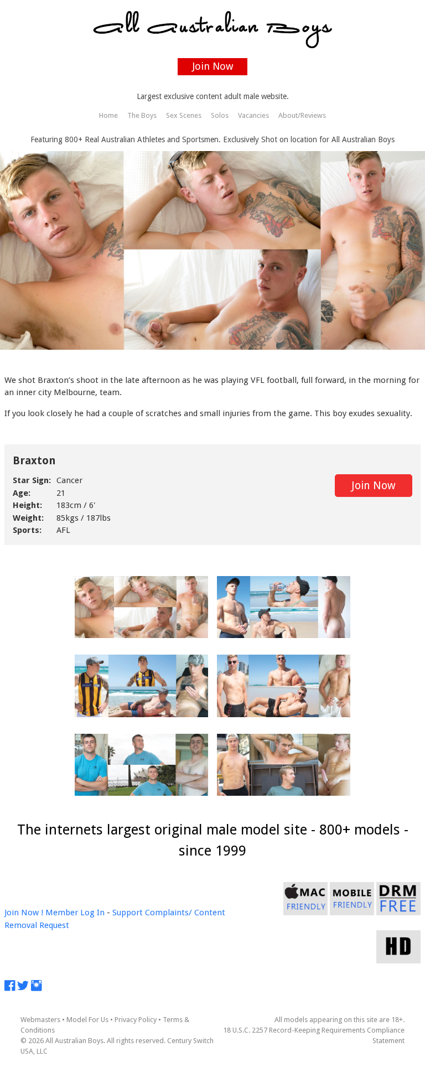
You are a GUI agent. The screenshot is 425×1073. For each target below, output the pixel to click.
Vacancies (253, 115)
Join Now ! (23, 913)
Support (127, 913)
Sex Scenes (183, 115)
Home (108, 115)
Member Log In (75, 913)
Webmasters (40, 1019)
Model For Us (87, 1019)
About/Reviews (302, 115)
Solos (220, 115)
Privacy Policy (136, 1019)
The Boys (142, 115)
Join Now (213, 66)
